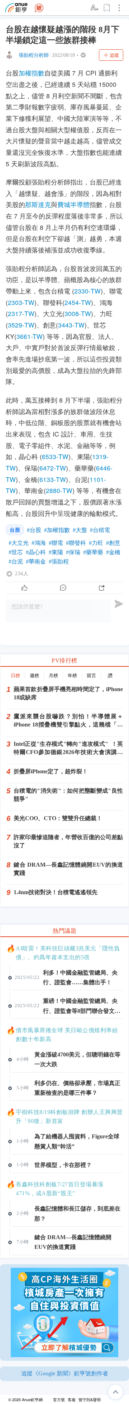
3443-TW (71, 324)
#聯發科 (76, 543)
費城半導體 (73, 204)
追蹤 (114, 55)
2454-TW (77, 302)
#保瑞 (73, 552)
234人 (21, 574)
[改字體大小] (95, 8)
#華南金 (36, 561)
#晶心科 (36, 552)
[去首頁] (39, 8)
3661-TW (29, 336)
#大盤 (80, 530)
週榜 (34, 675)
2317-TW (21, 313)
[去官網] (16, 8)
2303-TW (21, 302)
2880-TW (59, 490)
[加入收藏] (107, 8)
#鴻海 (39, 543)
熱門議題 (64, 931)
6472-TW (52, 467)
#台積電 (100, 530)
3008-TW (77, 313)
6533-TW (55, 456)
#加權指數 (57, 530)
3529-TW (21, 324)
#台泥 (16, 561)
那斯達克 (38, 204)
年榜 (72, 675)
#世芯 (16, 552)
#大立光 (19, 543)
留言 (91, 675)
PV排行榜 (64, 660)
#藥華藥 (93, 552)
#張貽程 (59, 561)
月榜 (53, 675)
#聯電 (56, 543)
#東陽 (56, 552)
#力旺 (96, 543)
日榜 (15, 675)
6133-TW (52, 479)
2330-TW (87, 290)
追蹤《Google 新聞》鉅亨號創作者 (64, 1373)
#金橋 (113, 552)
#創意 (113, 543)
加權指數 (31, 72)
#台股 (34, 530)
